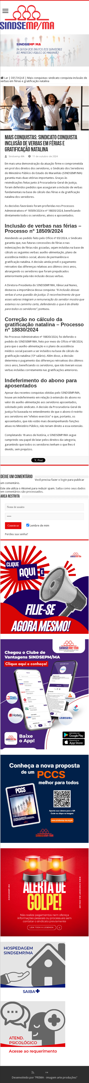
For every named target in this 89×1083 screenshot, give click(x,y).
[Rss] (33, 1072)
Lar (6, 77)
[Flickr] (46, 1072)
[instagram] (56, 1072)
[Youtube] (51, 1072)
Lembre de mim (39, 525)
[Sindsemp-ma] (44, 17)
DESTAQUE (17, 77)
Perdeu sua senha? (16, 534)
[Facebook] (37, 1072)
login (64, 479)
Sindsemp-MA (16, 156)
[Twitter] (42, 1072)
